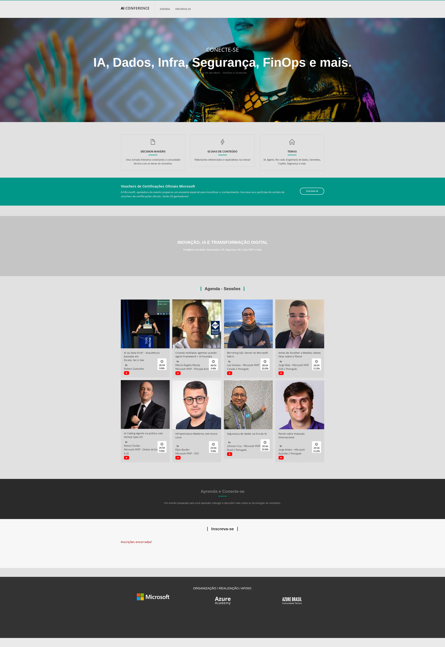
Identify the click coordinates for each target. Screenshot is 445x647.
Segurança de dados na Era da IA (247, 433)
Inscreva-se (183, 9)
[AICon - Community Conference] (137, 9)
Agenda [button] (165, 9)
